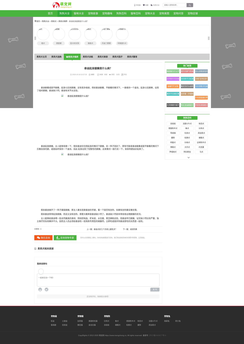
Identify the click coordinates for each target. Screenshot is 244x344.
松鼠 (52, 321)
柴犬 (187, 128)
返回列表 (133, 229)
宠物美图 (164, 13)
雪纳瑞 (173, 133)
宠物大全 (150, 13)
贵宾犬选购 (56, 57)
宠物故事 (93, 13)
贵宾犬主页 (42, 57)
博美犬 (173, 147)
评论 (125, 75)
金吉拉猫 (92, 325)
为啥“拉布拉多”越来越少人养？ (201, 79)
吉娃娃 (173, 124)
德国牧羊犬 (173, 128)
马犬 (201, 152)
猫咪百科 (136, 13)
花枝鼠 (64, 325)
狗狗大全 (64, 13)
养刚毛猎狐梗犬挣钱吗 (201, 105)
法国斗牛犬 (187, 124)
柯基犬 (173, 142)
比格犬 (187, 142)
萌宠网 (63, 5)
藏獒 (173, 138)
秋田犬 (201, 124)
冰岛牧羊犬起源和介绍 (187, 79)
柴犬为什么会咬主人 (187, 86)
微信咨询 (45, 238)
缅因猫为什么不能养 (173, 71)
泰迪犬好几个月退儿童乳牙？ (105, 229)
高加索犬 (201, 133)
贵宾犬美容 (103, 57)
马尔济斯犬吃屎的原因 (201, 86)
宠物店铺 (193, 13)
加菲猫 (80, 321)
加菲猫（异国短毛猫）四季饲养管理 (187, 94)
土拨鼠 (64, 321)
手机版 (138, 5)
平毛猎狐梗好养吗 (201, 98)
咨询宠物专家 (67, 238)
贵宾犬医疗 (117, 57)
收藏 (146, 5)
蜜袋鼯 (53, 325)
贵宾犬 (53, 21)
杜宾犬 (187, 133)
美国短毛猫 (93, 321)
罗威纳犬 (173, 152)
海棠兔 (166, 321)
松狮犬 (187, 138)
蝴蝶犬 (201, 138)
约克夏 (201, 147)
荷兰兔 (178, 321)
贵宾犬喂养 (62, 21)
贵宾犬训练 (88, 57)
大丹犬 (187, 147)
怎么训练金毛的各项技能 (201, 71)
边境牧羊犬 (201, 142)
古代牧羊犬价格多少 (173, 79)
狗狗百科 (121, 13)
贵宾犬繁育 (132, 57)
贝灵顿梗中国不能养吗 (173, 105)
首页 (50, 13)
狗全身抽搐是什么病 (187, 105)
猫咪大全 (79, 13)
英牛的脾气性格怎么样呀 (187, 71)
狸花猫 (80, 325)
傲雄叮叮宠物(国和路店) (173, 86)
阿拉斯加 (187, 152)
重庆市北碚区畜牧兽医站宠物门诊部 (173, 94)
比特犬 (201, 128)
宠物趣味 (107, 13)
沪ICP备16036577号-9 (157, 335)
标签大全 (156, 5)
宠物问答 (178, 13)
